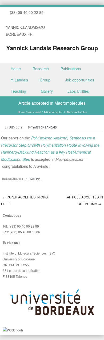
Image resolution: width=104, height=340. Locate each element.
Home (16, 68)
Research (41, 68)
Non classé (34, 112)
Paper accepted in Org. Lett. (25, 200)
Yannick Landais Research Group (52, 48)
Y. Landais (19, 80)
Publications (71, 68)
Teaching (18, 91)
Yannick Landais (45, 127)
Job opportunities (79, 80)
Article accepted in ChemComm (85, 200)
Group (45, 80)
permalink (33, 179)
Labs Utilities (78, 91)
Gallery (47, 91)
